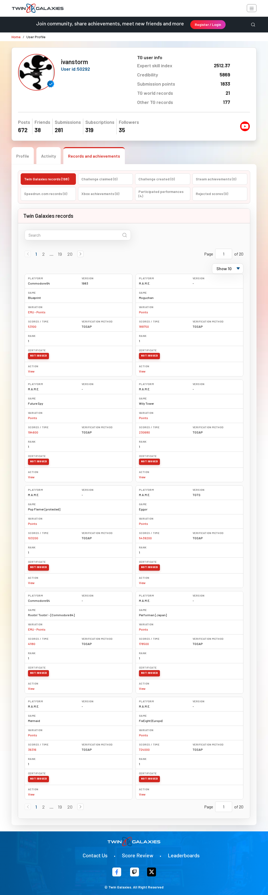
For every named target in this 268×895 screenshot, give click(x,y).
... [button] (51, 254)
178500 (144, 644)
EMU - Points (37, 312)
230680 (144, 432)
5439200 (145, 538)
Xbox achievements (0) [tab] (100, 193)
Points (143, 312)
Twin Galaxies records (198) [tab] (46, 179)
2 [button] (43, 254)
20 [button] (69, 254)
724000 (144, 749)
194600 (33, 432)
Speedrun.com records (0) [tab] (45, 193)
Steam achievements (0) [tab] (216, 179)
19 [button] (60, 254)
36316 (32, 749)
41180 (31, 644)
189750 (144, 326)
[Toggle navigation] (251, 8)
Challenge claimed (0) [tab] (99, 179)
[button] (80, 254)
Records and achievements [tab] (94, 155)
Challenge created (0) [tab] (156, 179)
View (31, 371)
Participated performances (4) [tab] (160, 193)
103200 (33, 538)
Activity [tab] (48, 155)
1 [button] (36, 254)
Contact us (95, 855)
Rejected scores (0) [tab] (212, 193)
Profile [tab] (22, 155)
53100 (32, 326)
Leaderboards (184, 855)
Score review (137, 855)
